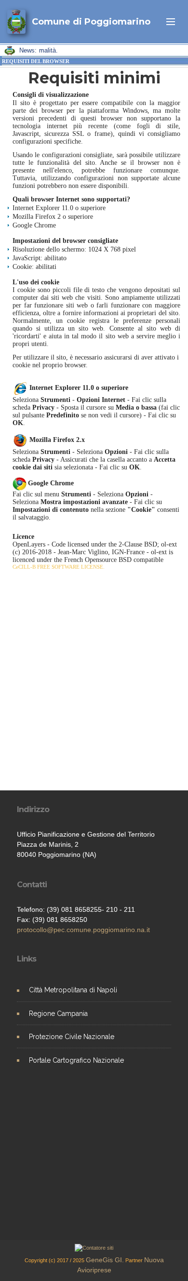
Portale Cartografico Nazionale (76, 1060)
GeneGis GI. (105, 1260)
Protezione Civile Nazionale (71, 1037)
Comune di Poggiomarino (91, 21)
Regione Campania (58, 1013)
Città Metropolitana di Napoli (73, 990)
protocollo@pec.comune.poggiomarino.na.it (83, 930)
